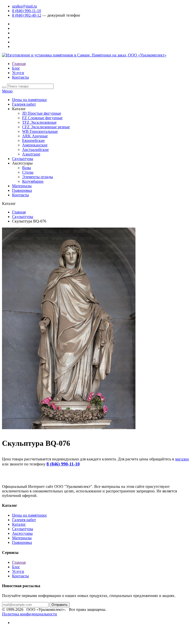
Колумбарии (32, 181)
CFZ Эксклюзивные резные (46, 127)
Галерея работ (24, 104)
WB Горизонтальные (40, 131)
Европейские (33, 140)
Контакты (20, 77)
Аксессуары (22, 533)
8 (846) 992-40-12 (26, 15)
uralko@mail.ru (24, 6)
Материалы (22, 186)
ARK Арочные (35, 136)
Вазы (26, 168)
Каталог (19, 524)
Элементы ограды (37, 177)
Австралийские (35, 149)
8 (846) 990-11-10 (26, 11)
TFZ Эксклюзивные (39, 122)
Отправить (60, 605)
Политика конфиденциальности (29, 614)
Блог (16, 68)
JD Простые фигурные (41, 113)
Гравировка (22, 190)
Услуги (18, 73)
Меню (7, 91)
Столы (27, 172)
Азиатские (31, 154)
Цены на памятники (29, 100)
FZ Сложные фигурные (42, 118)
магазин (182, 459)
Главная (19, 63)
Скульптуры (22, 158)
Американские (34, 145)
